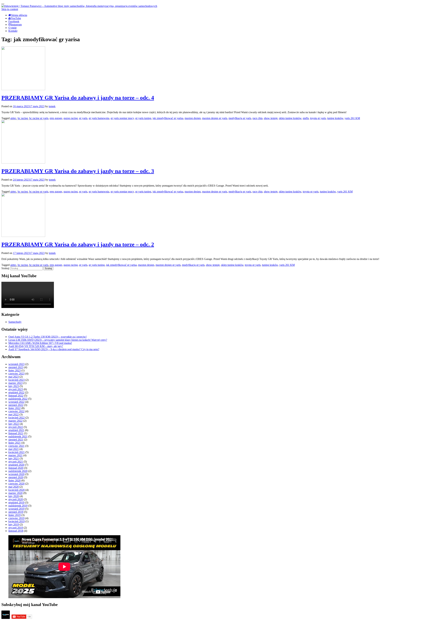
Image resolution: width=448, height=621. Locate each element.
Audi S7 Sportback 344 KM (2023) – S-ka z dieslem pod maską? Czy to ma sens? (53, 349)
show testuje (271, 118)
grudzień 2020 (16, 464)
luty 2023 (13, 386)
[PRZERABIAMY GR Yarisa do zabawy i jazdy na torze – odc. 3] (23, 162)
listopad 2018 (15, 530)
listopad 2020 (15, 467)
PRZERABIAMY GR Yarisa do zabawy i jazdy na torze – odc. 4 (77, 98)
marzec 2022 (15, 420)
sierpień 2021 (15, 439)
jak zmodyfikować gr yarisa (168, 118)
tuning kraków (335, 118)
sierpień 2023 (15, 367)
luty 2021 (13, 458)
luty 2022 (13, 423)
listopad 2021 (15, 433)
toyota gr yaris (318, 118)
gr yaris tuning (143, 118)
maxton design (193, 118)
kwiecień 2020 (16, 489)
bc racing (23, 118)
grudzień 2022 (16, 392)
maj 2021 (13, 449)
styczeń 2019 (15, 527)
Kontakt (12, 30)
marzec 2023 (15, 383)
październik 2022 (17, 398)
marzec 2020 (15, 493)
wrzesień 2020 (16, 474)
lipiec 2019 (14, 515)
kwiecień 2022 (16, 417)
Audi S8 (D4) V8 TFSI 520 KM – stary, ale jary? (35, 346)
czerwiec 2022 (16, 411)
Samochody (15, 321)
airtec (13, 118)
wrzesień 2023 (16, 364)
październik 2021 (17, 436)
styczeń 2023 (15, 389)
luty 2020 (13, 496)
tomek (52, 106)
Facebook (13, 21)
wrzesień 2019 (16, 508)
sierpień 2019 (15, 511)
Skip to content (9, 9)
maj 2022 (13, 414)
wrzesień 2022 (16, 401)
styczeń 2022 (15, 427)
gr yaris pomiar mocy (122, 118)
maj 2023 (13, 376)
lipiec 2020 (14, 480)
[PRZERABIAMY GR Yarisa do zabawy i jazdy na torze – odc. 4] (23, 89)
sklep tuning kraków (290, 118)
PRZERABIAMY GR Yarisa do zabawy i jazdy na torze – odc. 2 (77, 244)
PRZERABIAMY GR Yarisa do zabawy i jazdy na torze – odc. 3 (77, 171)
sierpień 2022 (15, 405)
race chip (257, 118)
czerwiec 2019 (16, 518)
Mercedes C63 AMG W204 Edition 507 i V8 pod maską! (40, 343)
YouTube (16, 18)
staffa (306, 118)
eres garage (56, 118)
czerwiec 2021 (16, 445)
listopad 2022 (15, 395)
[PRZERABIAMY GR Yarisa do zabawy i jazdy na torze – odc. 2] (23, 235)
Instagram (16, 24)
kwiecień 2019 (16, 521)
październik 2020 (17, 471)
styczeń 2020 (15, 499)
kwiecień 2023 (16, 379)
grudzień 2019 (16, 502)
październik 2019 (17, 505)
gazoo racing (71, 118)
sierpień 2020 (15, 477)
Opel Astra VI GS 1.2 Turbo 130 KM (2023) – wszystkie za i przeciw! (47, 336)
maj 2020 (13, 486)
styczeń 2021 (15, 461)
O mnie (12, 27)
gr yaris (83, 118)
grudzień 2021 (16, 430)
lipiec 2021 (14, 442)
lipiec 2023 (14, 370)
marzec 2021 (15, 455)
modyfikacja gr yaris (240, 118)
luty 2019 (13, 524)
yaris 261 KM (352, 118)
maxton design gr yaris (214, 118)
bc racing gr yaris (38, 118)
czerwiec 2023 (16, 373)
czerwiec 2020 (16, 483)
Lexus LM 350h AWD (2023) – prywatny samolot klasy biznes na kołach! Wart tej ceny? (57, 339)
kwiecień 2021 (16, 452)
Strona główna (19, 15)
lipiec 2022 (14, 408)
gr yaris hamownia (99, 118)
